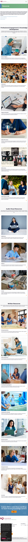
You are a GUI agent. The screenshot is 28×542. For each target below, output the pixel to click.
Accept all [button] (3, 538)
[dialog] (6, 532)
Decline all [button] (8, 538)
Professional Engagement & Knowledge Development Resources (8, 16)
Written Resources (2, 19)
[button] (6, 540)
